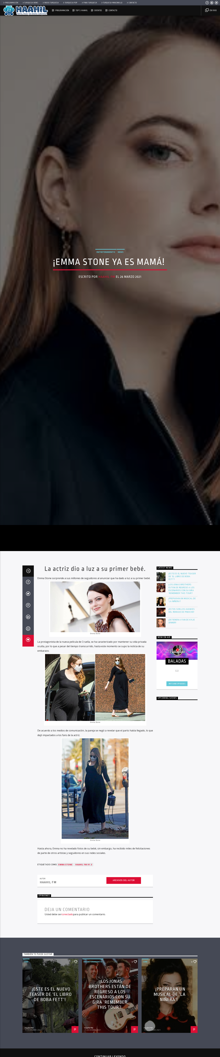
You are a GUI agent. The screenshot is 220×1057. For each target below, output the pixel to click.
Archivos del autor (124, 924)
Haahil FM (106, 297)
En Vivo (213, 10)
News (120, 272)
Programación (11, 2)
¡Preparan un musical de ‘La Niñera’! (182, 644)
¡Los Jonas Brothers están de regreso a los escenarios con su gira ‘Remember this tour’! (182, 632)
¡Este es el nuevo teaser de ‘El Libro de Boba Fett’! (182, 620)
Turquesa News (31, 2)
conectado (67, 958)
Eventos (98, 10)
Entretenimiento (106, 272)
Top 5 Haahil (82, 10)
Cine (26, 1005)
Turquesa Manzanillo (112, 2)
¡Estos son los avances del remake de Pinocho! (182, 654)
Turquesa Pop (71, 2)
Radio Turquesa (51, 2)
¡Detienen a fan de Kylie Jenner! (182, 665)
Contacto (133, 2)
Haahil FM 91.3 (83, 908)
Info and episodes (177, 727)
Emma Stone (65, 908)
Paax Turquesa (90, 2)
